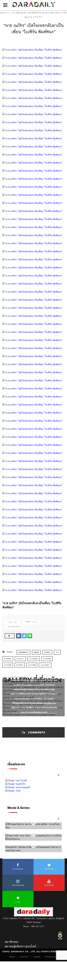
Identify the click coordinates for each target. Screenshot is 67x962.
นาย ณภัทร (45, 665)
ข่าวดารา (20, 659)
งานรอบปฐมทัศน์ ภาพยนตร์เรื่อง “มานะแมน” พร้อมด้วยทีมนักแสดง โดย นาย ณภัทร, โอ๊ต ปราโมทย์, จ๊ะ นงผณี (34, 689)
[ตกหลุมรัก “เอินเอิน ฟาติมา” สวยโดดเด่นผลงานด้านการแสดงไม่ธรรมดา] (33, 846)
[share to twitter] (24, 636)
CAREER (37, 957)
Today (47, 652)
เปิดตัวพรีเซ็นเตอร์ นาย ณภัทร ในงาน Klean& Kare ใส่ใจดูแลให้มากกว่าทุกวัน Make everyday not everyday (34, 703)
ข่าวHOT (7, 659)
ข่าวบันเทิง (33, 659)
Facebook (18, 869)
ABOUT (12, 957)
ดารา (35, 622)
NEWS (36, 652)
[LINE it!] (29, 636)
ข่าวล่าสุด (47, 659)
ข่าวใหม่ (19, 665)
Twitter (49, 869)
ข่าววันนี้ (7, 665)
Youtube (49, 885)
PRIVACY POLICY (52, 957)
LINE (17, 902)
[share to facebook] (18, 636)
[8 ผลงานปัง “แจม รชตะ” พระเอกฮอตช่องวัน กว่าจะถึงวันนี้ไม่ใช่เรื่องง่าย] (33, 834)
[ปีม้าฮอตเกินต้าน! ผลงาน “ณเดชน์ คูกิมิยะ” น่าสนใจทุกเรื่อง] (33, 823)
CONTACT (24, 957)
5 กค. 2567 (12, 622)
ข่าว (57, 652)
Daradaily (23, 652)
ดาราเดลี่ (32, 665)
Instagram (18, 885)
